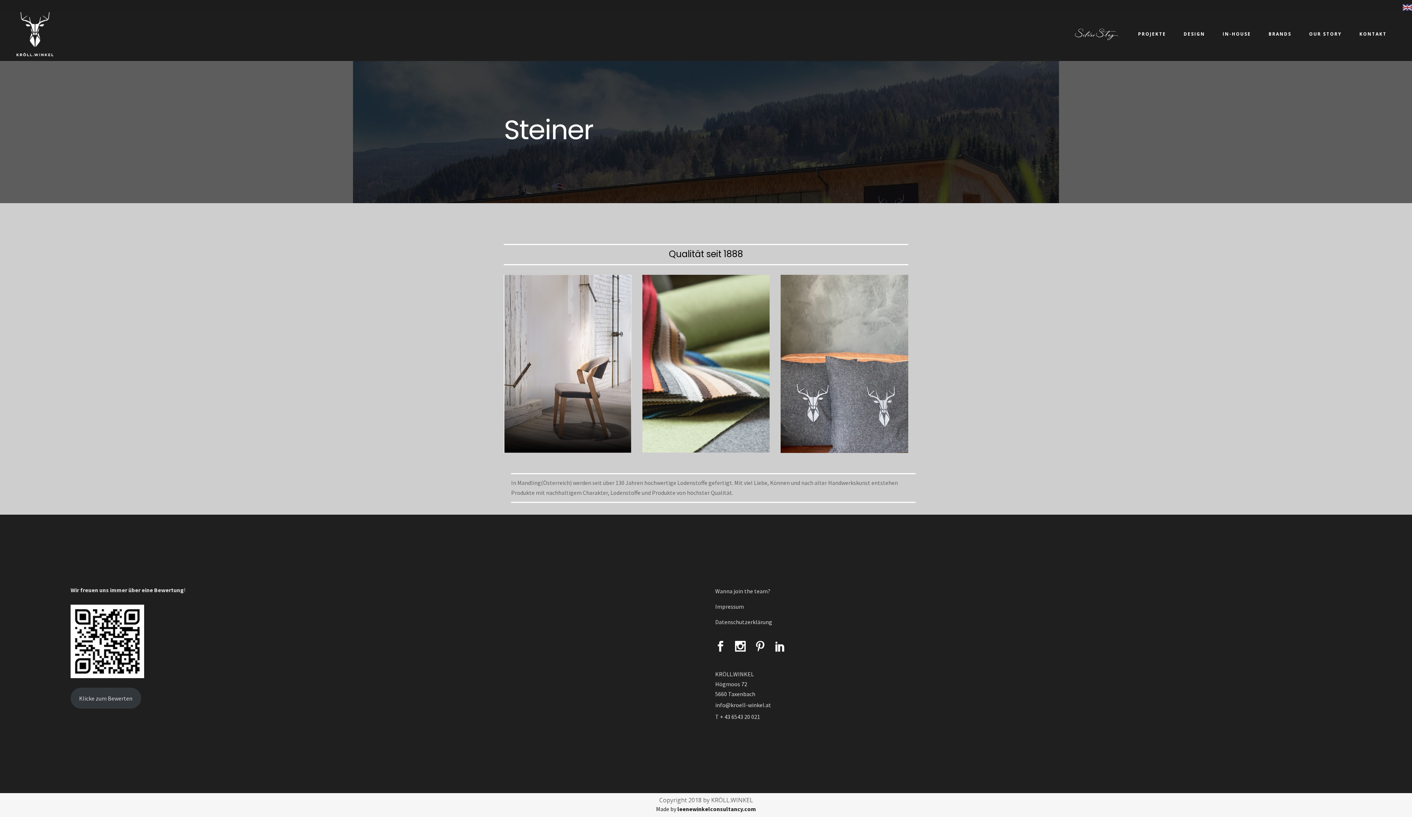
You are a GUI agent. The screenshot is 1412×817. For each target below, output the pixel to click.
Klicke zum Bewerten (105, 698)
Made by (706, 809)
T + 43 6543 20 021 (737, 716)
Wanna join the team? (742, 591)
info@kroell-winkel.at (743, 705)
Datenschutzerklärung (743, 622)
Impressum (729, 606)
